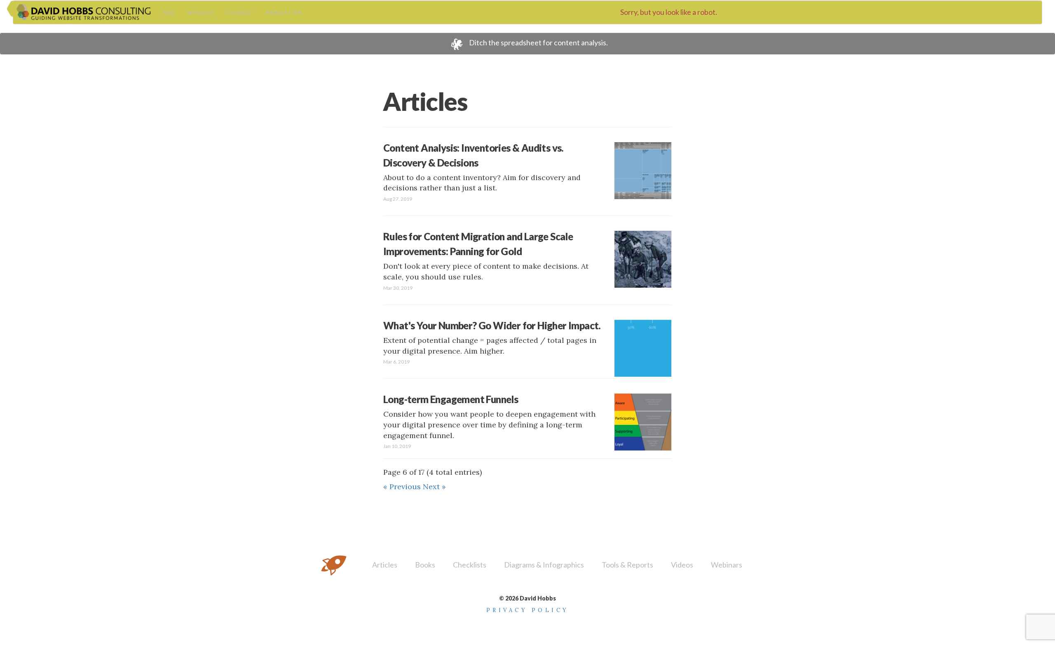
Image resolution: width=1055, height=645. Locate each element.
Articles (384, 564)
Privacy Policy (527, 610)
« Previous (403, 486)
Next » (434, 486)
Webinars (726, 564)
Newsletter (284, 12)
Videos (682, 564)
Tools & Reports (627, 564)
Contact (239, 12)
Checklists (469, 564)
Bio (169, 12)
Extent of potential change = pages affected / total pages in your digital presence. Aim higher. (492, 342)
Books (425, 564)
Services (200, 12)
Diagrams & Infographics (544, 564)
